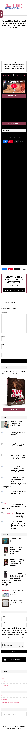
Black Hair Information (14, 6)
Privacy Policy (5, 696)
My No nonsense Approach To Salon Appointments (17, 423)
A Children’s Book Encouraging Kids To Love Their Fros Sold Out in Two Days (17, 469)
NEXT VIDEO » (20, 75)
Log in (19, 728)
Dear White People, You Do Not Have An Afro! (17, 446)
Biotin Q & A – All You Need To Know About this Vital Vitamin (17, 457)
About (3, 682)
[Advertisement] (14, 45)
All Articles (4, 678)
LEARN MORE (14, 409)
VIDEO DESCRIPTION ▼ (14, 96)
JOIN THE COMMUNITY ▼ (14, 290)
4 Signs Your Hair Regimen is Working (20, 515)
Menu (14, 14)
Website (3, 352)
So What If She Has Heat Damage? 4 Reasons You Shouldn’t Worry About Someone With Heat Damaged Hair (13, 482)
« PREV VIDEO (8, 75)
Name (3, 336)
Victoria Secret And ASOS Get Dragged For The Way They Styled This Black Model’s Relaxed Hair (18, 525)
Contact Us (4, 685)
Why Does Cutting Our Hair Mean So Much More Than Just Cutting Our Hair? (13, 505)
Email (3, 344)
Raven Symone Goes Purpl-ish (17, 434)
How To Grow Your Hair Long (9, 675)
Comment (4, 312)
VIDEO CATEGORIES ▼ (14, 123)
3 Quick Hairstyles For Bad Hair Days (18, 492)
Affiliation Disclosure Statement (10, 702)
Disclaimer (4, 699)
